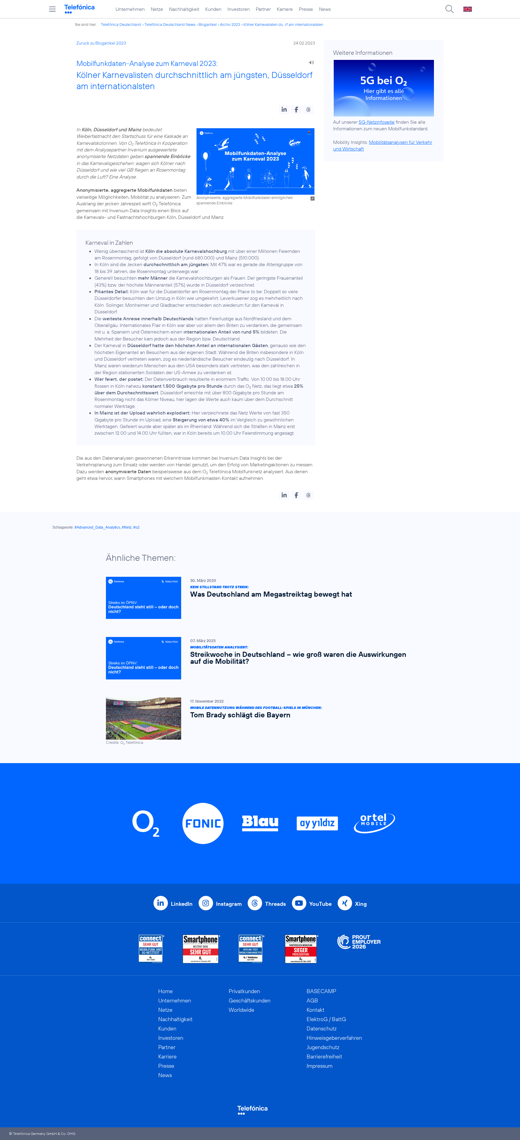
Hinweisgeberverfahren (334, 1037)
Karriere (285, 9)
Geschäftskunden (250, 1000)
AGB (312, 1000)
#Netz (127, 527)
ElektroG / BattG (326, 1019)
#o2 (136, 527)
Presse (306, 9)
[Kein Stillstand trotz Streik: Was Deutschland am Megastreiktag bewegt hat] (257, 598)
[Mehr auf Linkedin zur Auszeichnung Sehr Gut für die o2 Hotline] (252, 949)
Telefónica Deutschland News (169, 24)
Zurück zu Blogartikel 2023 (101, 43)
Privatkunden (244, 991)
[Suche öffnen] (450, 9)
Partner (263, 9)
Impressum (320, 1065)
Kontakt (315, 1009)
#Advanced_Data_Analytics (97, 527)
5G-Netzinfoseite (377, 122)
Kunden (213, 9)
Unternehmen (130, 9)
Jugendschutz (323, 1047)
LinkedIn (182, 903)
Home (165, 991)
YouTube (320, 903)
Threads (275, 903)
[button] (284, 109)
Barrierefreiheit (324, 1056)
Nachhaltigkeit (184, 9)
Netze (157, 9)
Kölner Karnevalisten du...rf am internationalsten (283, 24)
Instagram (229, 903)
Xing (361, 903)
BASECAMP (321, 991)
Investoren (239, 9)
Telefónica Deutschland (121, 24)
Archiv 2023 (230, 24)
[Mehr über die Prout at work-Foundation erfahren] (359, 949)
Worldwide (241, 1009)
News (325, 9)
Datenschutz (322, 1028)
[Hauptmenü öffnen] (52, 9)
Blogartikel (208, 24)
